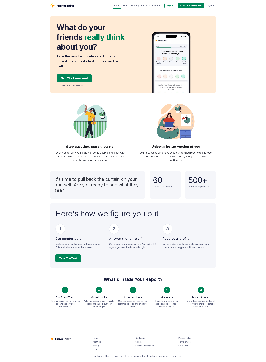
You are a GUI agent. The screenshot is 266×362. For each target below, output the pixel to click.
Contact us (155, 5)
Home (117, 5)
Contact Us (140, 338)
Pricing (135, 5)
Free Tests (183, 346)
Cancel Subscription (144, 346)
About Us (97, 342)
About (125, 5)
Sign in (170, 5)
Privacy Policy (184, 338)
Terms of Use (184, 342)
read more (175, 356)
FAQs (144, 5)
